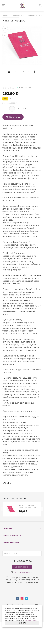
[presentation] (3, 509)
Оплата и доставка (11, 535)
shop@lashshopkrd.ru (24, 572)
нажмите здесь (31, 620)
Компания (7, 529)
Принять (22, 623)
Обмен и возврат (10, 542)
